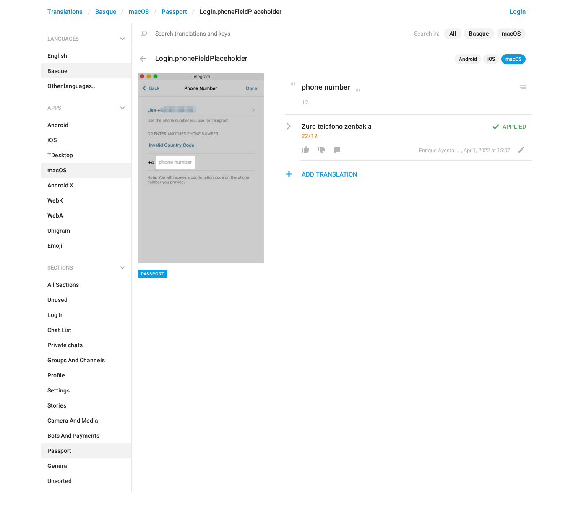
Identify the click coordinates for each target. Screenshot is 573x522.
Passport (174, 12)
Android (468, 59)
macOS (139, 12)
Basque (105, 12)
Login (518, 12)
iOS (491, 59)
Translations (65, 12)
